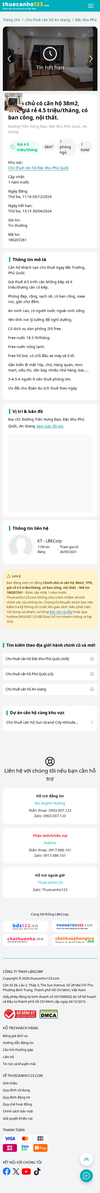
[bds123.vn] (25, 926)
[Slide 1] (14, 102)
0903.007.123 (60, 810)
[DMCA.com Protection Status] (49, 1014)
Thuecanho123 (54, 889)
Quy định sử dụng (16, 1090)
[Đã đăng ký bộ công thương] (19, 1014)
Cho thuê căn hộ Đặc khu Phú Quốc (38, 167)
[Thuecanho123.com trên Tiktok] (37, 1171)
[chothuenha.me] (25, 940)
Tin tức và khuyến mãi (19, 1064)
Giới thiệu (10, 1083)
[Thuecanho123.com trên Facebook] (7, 1171)
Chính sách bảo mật (18, 1111)
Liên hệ (8, 1057)
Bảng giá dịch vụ (15, 1036)
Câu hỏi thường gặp (18, 1050)
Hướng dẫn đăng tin (18, 1043)
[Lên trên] (86, 1159)
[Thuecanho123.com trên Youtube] (26, 1171)
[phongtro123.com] (74, 926)
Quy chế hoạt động (17, 1104)
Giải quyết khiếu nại (18, 1118)
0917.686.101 (60, 850)
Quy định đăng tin (16, 1097)
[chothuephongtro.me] (74, 940)
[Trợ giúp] (86, 1175)
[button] (90, 6)
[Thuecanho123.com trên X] (16, 1171)
